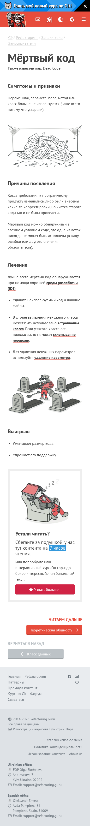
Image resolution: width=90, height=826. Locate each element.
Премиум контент (22, 688)
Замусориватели (22, 43)
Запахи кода (52, 37)
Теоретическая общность (51, 630)
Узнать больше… (47, 589)
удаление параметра (52, 357)
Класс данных (38, 654)
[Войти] (49, 19)
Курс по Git (17, 693)
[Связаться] (37, 19)
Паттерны (16, 682)
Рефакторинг (27, 37)
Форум (36, 693)
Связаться (16, 699)
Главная (14, 676)
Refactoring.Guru (42, 719)
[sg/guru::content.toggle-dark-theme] (60, 19)
